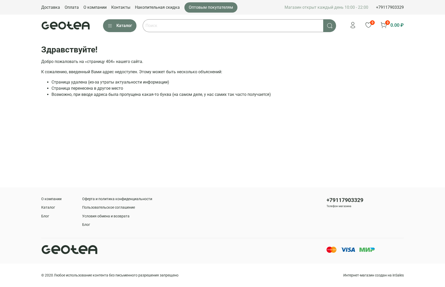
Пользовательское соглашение (108, 207)
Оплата (72, 7)
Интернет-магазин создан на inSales (373, 275)
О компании (95, 7)
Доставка (50, 7)
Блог (45, 216)
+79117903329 (390, 7)
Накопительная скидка (157, 7)
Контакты (120, 7)
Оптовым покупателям (211, 7)
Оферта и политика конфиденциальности (117, 199)
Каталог (124, 25)
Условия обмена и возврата (106, 216)
